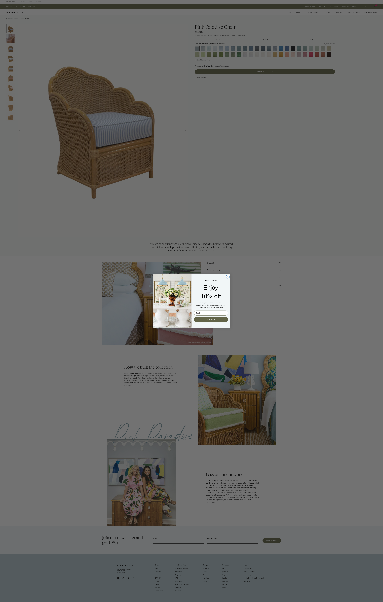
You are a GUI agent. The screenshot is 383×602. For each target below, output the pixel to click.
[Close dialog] (228, 276)
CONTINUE (211, 320)
